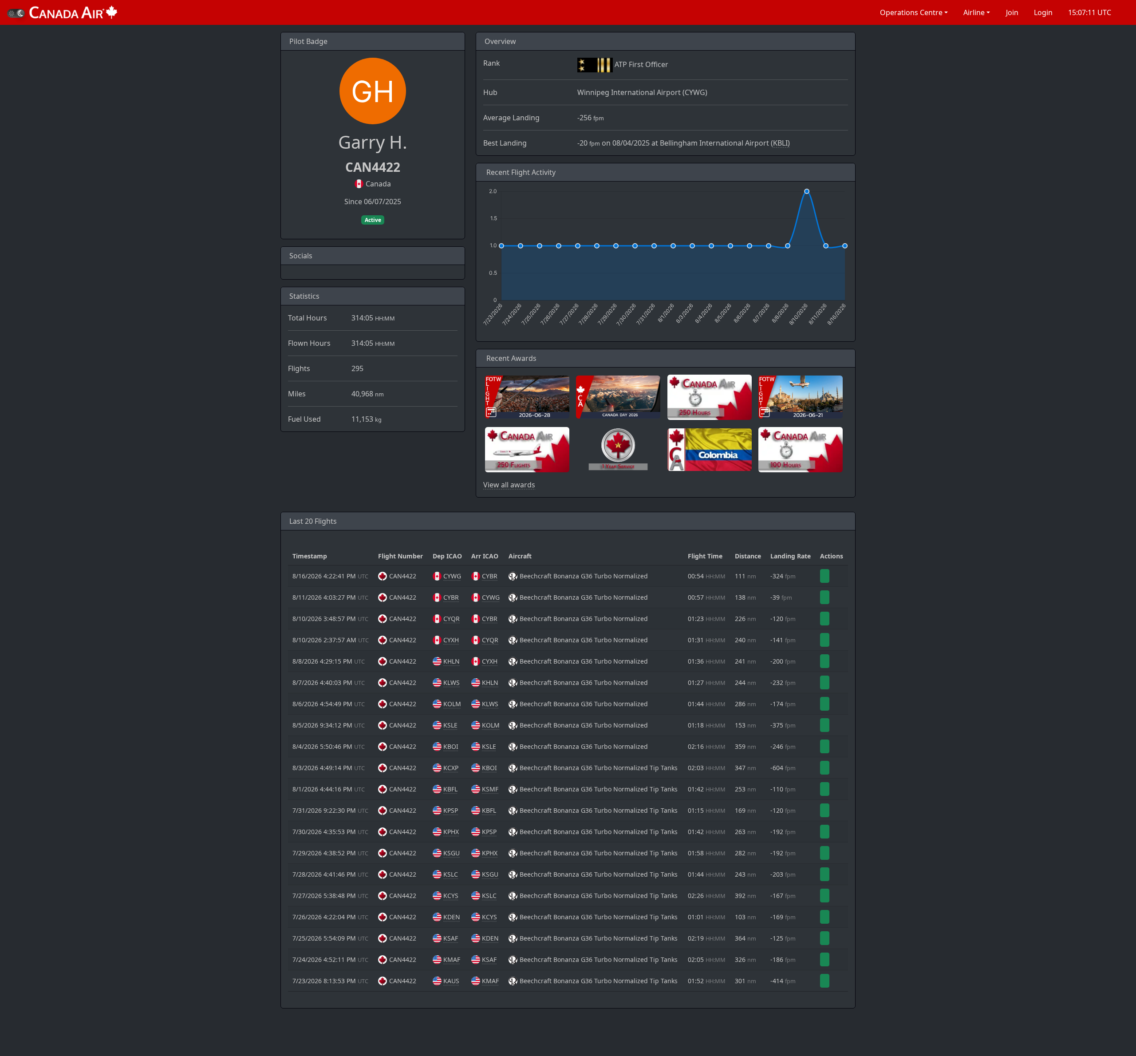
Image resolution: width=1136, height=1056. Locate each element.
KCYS (450, 895)
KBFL (450, 789)
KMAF (451, 959)
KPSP (450, 810)
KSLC (450, 874)
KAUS (451, 981)
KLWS (451, 682)
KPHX (451, 831)
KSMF (490, 789)
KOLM (452, 704)
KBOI (450, 746)
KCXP (450, 767)
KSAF (450, 938)
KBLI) (781, 143)
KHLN (451, 661)
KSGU (451, 853)
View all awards (509, 485)
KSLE (450, 725)
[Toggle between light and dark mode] (16, 13)
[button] (913, 12)
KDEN (451, 917)
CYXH (451, 640)
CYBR (489, 576)
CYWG (452, 576)
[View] (824, 576)
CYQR (451, 618)
